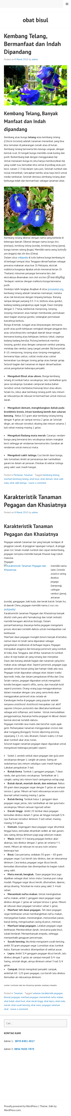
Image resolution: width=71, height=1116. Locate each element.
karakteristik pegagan (52, 993)
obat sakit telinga (18, 482)
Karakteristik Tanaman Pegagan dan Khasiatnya (35, 501)
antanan (37, 993)
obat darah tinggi (34, 1001)
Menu (67, 4)
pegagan (46, 1005)
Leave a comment (37, 482)
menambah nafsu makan (51, 997)
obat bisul (34, 478)
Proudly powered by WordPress (21, 1106)
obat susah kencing (20, 1005)
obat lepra (49, 1001)
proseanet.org (55, 289)
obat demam (46, 478)
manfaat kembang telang (16, 478)
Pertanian (18, 474)
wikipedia (23, 257)
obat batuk (9, 1001)
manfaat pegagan (29, 997)
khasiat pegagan (12, 997)
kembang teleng (51, 474)
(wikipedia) (9, 609)
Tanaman (28, 474)
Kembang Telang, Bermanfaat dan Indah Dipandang (32, 44)
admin (35, 59)
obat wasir (36, 1005)
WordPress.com (12, 1110)
